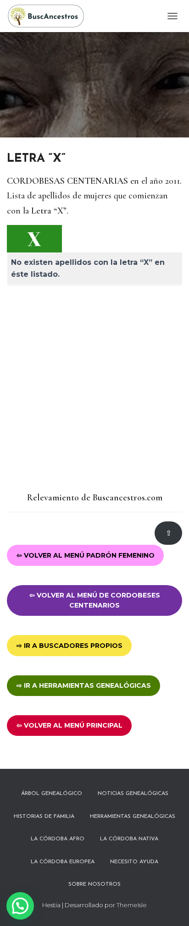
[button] (20, 906)
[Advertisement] (94, 389)
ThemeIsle (132, 905)
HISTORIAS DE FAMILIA (44, 816)
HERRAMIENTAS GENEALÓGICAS (132, 816)
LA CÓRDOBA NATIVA (129, 839)
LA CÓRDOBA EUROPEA (62, 862)
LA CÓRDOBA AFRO (57, 839)
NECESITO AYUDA (134, 862)
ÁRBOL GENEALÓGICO (51, 793)
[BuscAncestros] (49, 16)
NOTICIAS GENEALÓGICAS (133, 793)
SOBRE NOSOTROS (94, 884)
